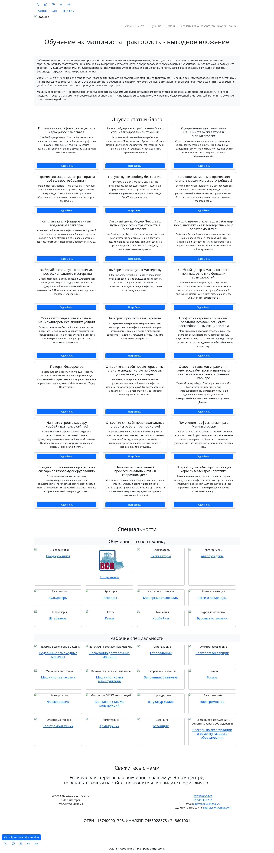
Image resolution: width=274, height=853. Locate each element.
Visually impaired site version (21, 837)
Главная (42, 10)
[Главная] (87, 17)
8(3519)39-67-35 (203, 800)
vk (61, 4)
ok (68, 4)
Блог (54, 10)
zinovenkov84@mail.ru (206, 804)
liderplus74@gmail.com (217, 807)
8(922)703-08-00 (203, 796)
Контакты (68, 10)
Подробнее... (67, 165)
